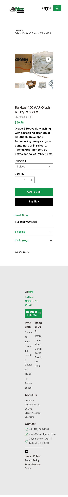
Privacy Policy (32, 456)
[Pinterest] (24, 252)
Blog (37, 366)
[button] (49, 7)
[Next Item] (48, 59)
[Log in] (45, 9)
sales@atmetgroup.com (42, 434)
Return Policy (32, 460)
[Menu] (20, 10)
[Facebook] (20, 252)
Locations (29, 417)
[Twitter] (28, 252)
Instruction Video (38, 340)
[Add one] (31, 180)
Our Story (29, 400)
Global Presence (32, 413)
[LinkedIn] (26, 451)
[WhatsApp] (16, 252)
